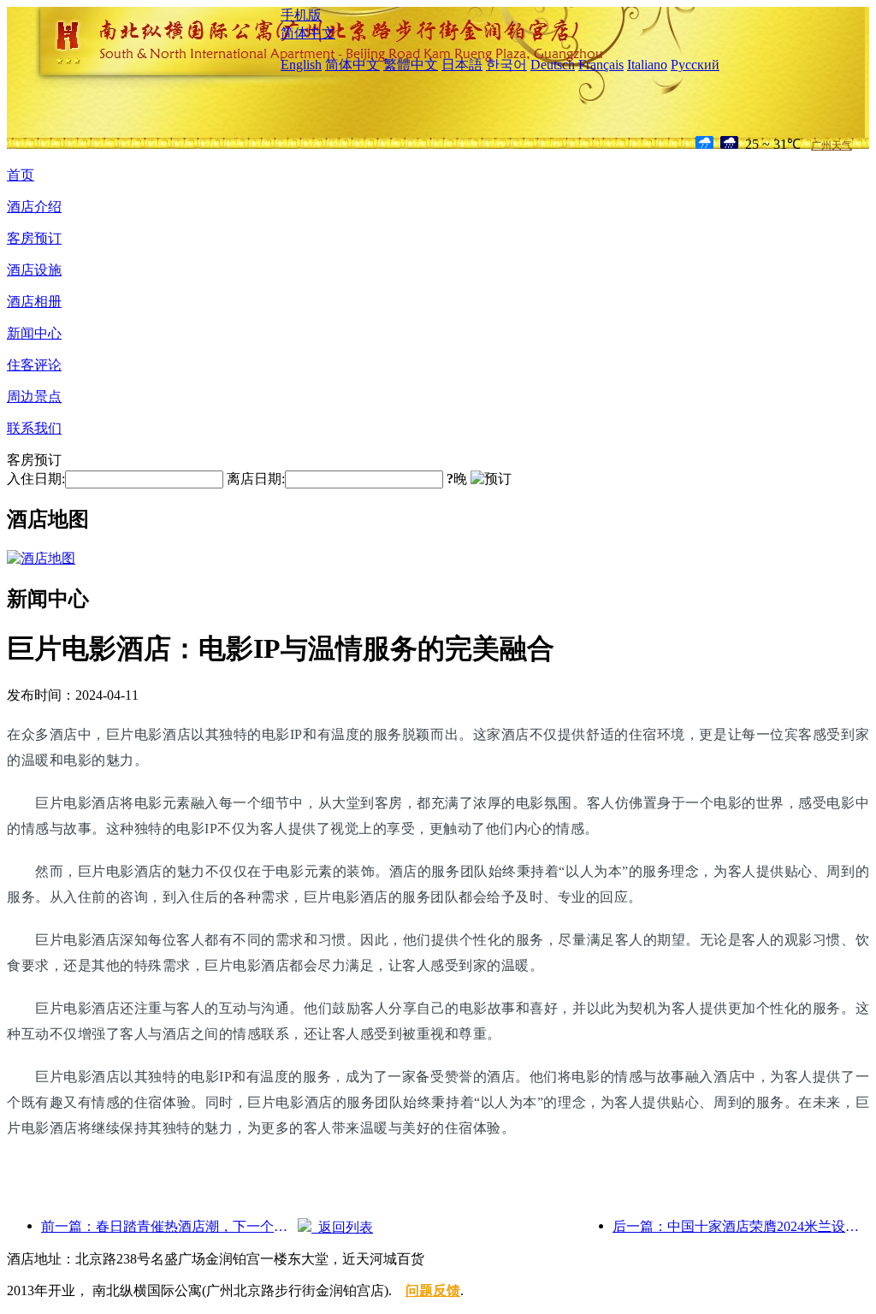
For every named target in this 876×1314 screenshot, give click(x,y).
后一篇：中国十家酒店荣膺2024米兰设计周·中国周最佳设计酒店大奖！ (741, 1226)
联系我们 (34, 428)
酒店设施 (34, 270)
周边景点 (34, 396)
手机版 (301, 15)
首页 (20, 175)
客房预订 (34, 238)
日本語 (461, 64)
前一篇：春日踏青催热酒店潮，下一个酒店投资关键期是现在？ (169, 1226)
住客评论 (34, 365)
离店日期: (256, 478)
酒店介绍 (34, 206)
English (301, 64)
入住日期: (36, 478)
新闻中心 (34, 333)
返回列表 (342, 1227)
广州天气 (831, 145)
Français (601, 64)
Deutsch (552, 64)
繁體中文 (410, 64)
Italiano (647, 64)
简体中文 (308, 33)
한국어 (506, 64)
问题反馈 (432, 1290)
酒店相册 (34, 301)
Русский (695, 64)
